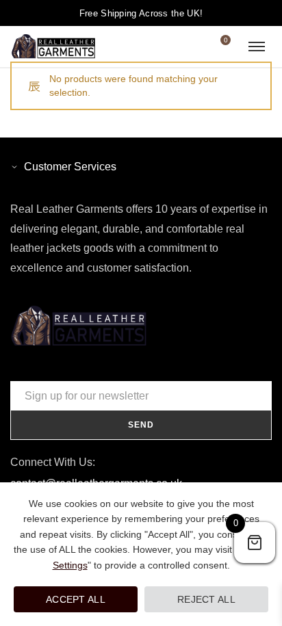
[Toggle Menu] (257, 46)
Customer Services (70, 166)
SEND (141, 425)
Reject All (206, 599)
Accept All (75, 599)
